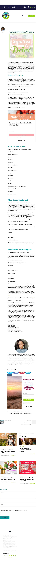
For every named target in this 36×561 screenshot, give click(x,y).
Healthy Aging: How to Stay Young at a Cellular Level (8, 451)
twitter (11, 372)
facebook (16, 372)
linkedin (28, 372)
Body (20, 446)
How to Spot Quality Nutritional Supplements (8, 478)
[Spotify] (15, 556)
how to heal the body (11, 413)
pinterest (22, 372)
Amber (3, 32)
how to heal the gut (18, 413)
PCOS (27, 413)
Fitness (23, 446)
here (33, 297)
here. (9, 295)
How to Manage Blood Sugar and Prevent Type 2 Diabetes (27, 479)
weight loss (30, 413)
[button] (28, 7)
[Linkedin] (11, 556)
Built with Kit (21, 140)
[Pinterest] (13, 556)
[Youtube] (9, 556)
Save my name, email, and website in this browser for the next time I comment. (14, 510)
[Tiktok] (11, 557)
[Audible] (9, 557)
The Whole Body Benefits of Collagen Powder (26, 450)
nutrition (24, 413)
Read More (13, 455)
